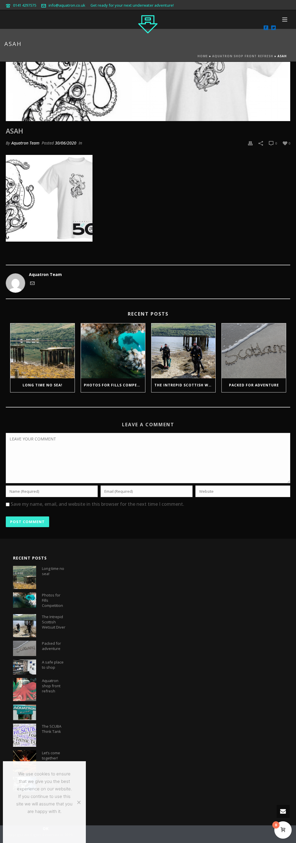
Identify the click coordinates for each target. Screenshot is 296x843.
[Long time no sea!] (42, 350)
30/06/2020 (65, 143)
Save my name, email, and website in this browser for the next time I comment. (97, 504)
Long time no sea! (42, 385)
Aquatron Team (25, 143)
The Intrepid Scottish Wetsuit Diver (185, 385)
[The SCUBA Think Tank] (24, 735)
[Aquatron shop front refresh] (24, 689)
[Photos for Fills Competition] (113, 350)
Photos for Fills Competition (114, 385)
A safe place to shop (53, 664)
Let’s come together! (51, 755)
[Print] (250, 143)
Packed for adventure (254, 385)
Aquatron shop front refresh (242, 56)
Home (202, 56)
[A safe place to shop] (24, 667)
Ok (46, 828)
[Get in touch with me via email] (32, 284)
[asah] (148, 91)
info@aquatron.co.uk (67, 5)
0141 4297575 (24, 5)
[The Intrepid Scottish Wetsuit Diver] (183, 350)
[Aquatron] (148, 23)
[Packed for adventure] (254, 350)
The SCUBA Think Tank (51, 729)
